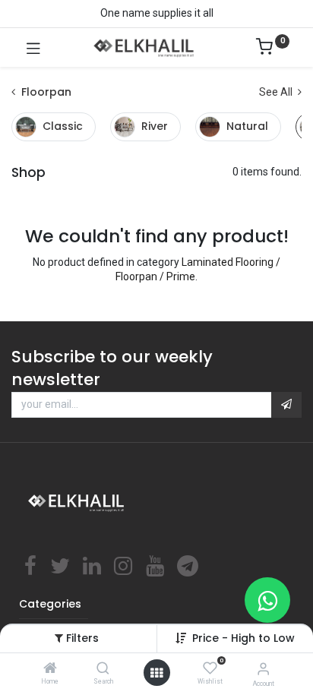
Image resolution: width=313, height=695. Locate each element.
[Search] (103, 669)
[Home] (50, 669)
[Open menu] (156, 673)
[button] (286, 405)
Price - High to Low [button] (243, 638)
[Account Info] (263, 669)
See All (277, 92)
